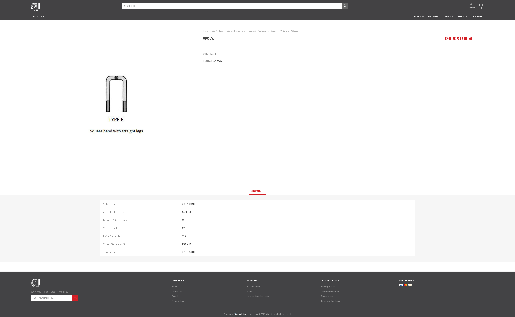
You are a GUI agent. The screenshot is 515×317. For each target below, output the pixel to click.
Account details (253, 286)
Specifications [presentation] (257, 191)
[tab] (257, 191)
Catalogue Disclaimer (330, 291)
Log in (481, 8)
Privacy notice (327, 296)
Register (471, 8)
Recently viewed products (258, 296)
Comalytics (241, 314)
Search (175, 296)
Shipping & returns (329, 286)
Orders (249, 291)
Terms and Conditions (330, 301)
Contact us (177, 291)
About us (176, 286)
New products (178, 301)
